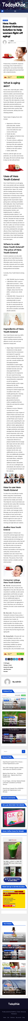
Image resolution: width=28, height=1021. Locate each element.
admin (12, 40)
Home (4, 1017)
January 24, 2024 (10, 974)
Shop (23, 1017)
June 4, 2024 (9, 939)
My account (18, 1017)
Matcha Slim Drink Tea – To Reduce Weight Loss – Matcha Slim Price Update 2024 (13, 775)
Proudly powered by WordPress (9, 1011)
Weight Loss (7, 968)
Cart (8, 1017)
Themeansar (14, 1013)
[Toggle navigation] (15, 11)
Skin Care (5, 20)
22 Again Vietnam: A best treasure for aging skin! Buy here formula (8, 667)
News (5, 985)
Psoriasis (6, 717)
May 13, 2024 (9, 957)
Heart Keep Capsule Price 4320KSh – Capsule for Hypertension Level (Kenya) (13, 790)
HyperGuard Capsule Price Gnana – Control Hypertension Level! (14, 937)
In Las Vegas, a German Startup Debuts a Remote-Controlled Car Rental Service (14, 782)
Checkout (12, 1017)
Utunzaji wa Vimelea (8, 950)
